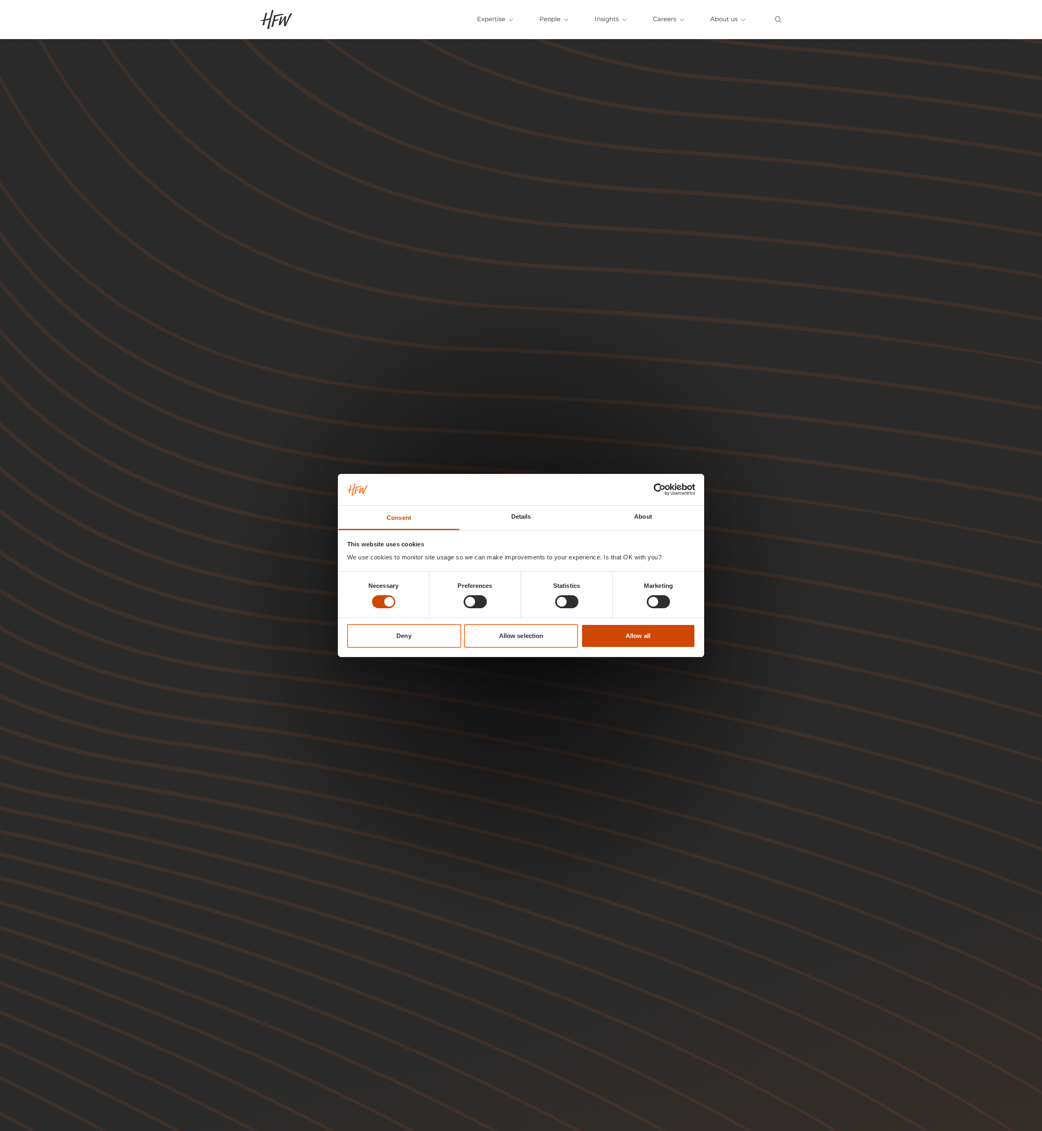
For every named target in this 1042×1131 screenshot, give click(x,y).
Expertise (491, 19)
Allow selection (521, 635)
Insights (607, 19)
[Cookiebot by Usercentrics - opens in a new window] (659, 489)
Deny (403, 635)
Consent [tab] (399, 517)
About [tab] (643, 516)
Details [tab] (521, 516)
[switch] (475, 601)
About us (724, 19)
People (549, 19)
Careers (664, 19)
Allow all (638, 635)
